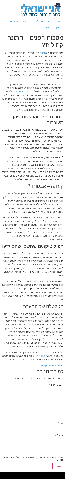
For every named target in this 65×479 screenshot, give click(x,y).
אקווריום (2, 474)
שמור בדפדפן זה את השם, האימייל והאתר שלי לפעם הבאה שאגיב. (33, 458)
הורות (47, 27)
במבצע (6, 474)
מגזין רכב (50, 474)
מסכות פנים (20, 91)
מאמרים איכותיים (44, 474)
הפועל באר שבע (63, 474)
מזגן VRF (57, 474)
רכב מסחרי (14, 474)
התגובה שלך (56, 384)
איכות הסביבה (8, 474)
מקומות (14, 21)
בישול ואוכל (41, 474)
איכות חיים (48, 474)
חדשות (11, 474)
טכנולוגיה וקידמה (27, 474)
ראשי (58, 21)
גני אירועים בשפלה (23, 474)
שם (60, 423)
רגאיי (4, 474)
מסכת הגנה (39, 355)
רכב (49, 21)
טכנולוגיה (38, 21)
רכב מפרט (20, 474)
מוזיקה (58, 27)
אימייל (59, 435)
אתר (61, 448)
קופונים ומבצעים (53, 474)
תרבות (25, 21)
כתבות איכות (33, 474)
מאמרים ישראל (17, 474)
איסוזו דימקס (59, 474)
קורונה (43, 52)
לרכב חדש (31, 474)
